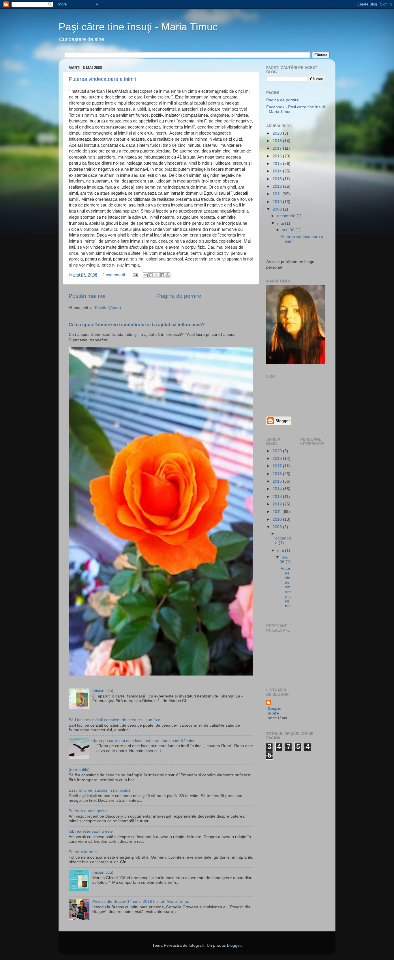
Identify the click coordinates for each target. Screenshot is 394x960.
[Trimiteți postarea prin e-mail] (135, 275)
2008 (278, 209)
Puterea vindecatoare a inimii (102, 79)
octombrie (287, 216)
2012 (278, 186)
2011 (277, 194)
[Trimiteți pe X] (157, 275)
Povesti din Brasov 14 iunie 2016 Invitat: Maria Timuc (140, 901)
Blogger (234, 945)
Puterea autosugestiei (88, 811)
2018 (278, 141)
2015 (278, 163)
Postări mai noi (87, 296)
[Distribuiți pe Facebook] (162, 275)
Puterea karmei (83, 852)
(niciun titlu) (102, 691)
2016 (278, 156)
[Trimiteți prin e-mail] (146, 275)
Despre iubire (275, 710)
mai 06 (288, 230)
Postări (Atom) (108, 308)
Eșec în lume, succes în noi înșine (100, 790)
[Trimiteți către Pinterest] (167, 275)
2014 (278, 171)
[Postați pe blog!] (151, 275)
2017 (278, 148)
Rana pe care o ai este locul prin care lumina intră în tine (144, 740)
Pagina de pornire (179, 296)
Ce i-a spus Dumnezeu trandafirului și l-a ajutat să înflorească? (137, 324)
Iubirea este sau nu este (91, 831)
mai (281, 223)
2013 (278, 179)
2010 (278, 202)
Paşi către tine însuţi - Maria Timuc (138, 27)
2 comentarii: (114, 275)
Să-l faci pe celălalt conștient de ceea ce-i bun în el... (117, 720)
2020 (278, 133)
